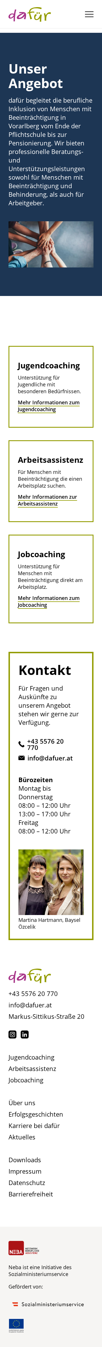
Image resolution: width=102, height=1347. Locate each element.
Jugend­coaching (31, 1057)
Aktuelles (21, 1137)
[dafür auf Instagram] (12, 1034)
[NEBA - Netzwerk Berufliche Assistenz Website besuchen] (23, 1248)
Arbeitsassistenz (32, 1068)
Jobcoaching (25, 1080)
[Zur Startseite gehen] (29, 14)
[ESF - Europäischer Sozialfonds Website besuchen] (16, 1325)
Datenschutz (26, 1182)
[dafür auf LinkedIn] (25, 1034)
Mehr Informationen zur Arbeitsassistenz (47, 500)
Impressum (24, 1171)
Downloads (24, 1159)
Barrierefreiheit (30, 1194)
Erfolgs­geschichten (35, 1114)
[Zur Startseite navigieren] (29, 977)
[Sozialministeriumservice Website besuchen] (48, 1304)
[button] (89, 14)
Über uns (21, 1102)
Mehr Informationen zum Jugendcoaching (49, 406)
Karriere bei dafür (34, 1125)
